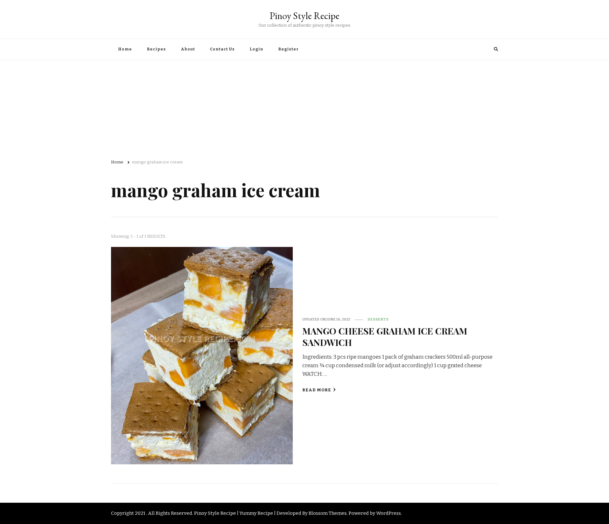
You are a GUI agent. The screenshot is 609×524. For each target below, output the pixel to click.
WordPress (388, 513)
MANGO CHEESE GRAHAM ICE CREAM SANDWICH (384, 336)
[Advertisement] (304, 107)
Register (288, 49)
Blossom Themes (328, 513)
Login (256, 49)
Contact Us (222, 49)
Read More (316, 390)
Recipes (156, 49)
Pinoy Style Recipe (304, 16)
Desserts (378, 319)
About (188, 49)
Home (125, 49)
